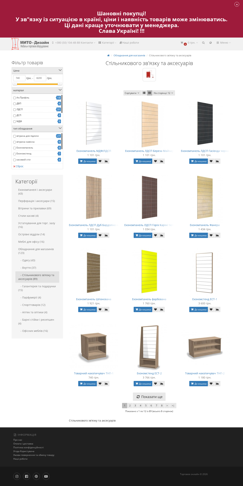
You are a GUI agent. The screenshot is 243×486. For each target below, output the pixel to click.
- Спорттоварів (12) (31, 305)
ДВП (19, 103)
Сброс (20, 166)
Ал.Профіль (23, 97)
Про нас (17, 439)
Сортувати (130, 93)
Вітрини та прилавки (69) (34, 208)
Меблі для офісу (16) (31, 241)
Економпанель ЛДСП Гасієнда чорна (205, 151)
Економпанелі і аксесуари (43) (35, 191)
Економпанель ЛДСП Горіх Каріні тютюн (151, 225)
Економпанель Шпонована (93, 299)
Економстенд (24, 153)
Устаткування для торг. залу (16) (36, 225)
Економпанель (25, 147)
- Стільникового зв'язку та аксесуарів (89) (36, 277)
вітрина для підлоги (28, 135)
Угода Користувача (23, 451)
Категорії (108, 42)
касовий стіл (24, 159)
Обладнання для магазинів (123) (36, 251)
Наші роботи (130, 42)
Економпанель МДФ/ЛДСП (94, 151)
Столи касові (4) (28, 215)
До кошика (89, 161)
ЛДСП (20, 109)
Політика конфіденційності (28, 447)
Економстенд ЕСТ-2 (149, 373)
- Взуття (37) (27, 267)
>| (173, 405)
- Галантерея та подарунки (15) (37, 288)
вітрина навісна (26, 141)
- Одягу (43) (26, 260)
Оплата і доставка (23, 443)
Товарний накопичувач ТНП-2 (205, 373)
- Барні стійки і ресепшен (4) (36, 321)
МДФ (19, 121)
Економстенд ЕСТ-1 (204, 299)
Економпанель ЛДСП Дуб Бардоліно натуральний (101, 225)
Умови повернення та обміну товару (33, 455)
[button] (189, 43)
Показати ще (151, 396)
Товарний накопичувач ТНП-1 (94, 373)
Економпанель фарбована (149, 299)
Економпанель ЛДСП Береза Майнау (149, 151)
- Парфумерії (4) (29, 297)
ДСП (19, 115)
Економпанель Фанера (205, 225)
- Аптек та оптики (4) (32, 312)
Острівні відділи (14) (31, 234)
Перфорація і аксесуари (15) (36, 201)
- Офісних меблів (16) (33, 331)
